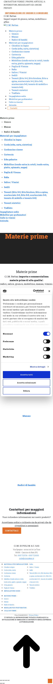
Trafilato (32, 588)
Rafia (31, 564)
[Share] (3, 680)
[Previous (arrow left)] (1, 683)
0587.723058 (34, 555)
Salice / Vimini (34, 567)
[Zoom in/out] (8, 680)
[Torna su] (26, 651)
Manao (27, 415)
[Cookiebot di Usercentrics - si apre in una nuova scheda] (33, 291)
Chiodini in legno (9, 567)
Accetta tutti (26, 374)
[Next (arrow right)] (3, 683)
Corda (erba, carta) (10, 570)
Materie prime (10, 596)
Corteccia (7, 576)
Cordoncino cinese (10, 573)
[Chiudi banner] (49, 291)
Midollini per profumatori (15, 608)
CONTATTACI (11, 530)
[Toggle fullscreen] (6, 680)
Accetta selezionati (26, 382)
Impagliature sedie (12, 591)
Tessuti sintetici (34, 585)
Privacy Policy (33, 615)
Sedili (31, 570)
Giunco (6, 599)
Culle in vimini (10, 611)
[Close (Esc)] (1, 680)
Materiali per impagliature (15, 564)
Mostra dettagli (37, 366)
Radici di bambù (26, 485)
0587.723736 (22, 555)
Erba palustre (8, 585)
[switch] (46, 341)
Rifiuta (26, 391)
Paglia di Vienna (9, 588)
